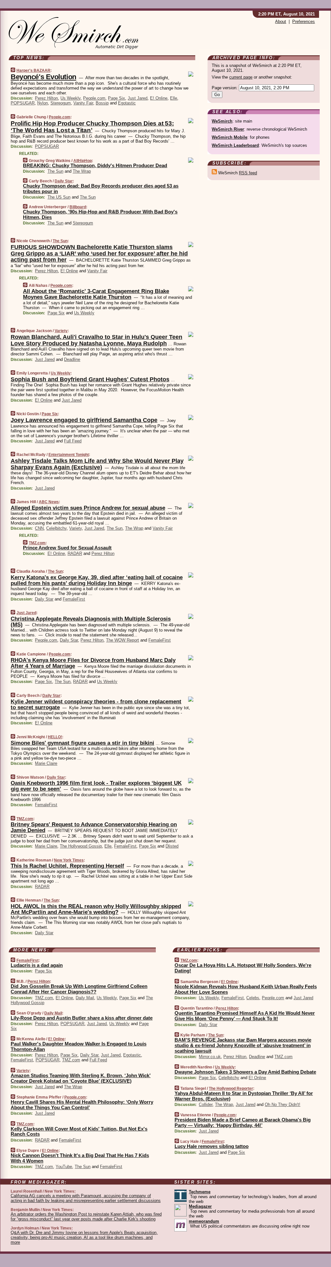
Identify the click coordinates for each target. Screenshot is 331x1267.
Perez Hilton (46, 98)
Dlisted (172, 846)
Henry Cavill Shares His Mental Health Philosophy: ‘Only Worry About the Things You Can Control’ (82, 1104)
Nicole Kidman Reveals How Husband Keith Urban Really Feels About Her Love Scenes (246, 989)
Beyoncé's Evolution (43, 77)
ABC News (49, 502)
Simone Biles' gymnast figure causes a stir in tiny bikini (82, 743)
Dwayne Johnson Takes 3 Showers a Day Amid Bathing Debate (245, 1072)
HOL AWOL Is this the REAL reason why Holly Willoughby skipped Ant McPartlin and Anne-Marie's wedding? (96, 909)
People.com (94, 98)
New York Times (69, 860)
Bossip (102, 103)
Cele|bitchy (56, 528)
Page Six (116, 98)
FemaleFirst (74, 599)
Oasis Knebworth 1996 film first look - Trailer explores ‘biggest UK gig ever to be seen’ (96, 786)
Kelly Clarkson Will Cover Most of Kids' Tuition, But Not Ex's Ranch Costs (79, 1131)
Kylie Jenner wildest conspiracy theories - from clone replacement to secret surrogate (96, 704)
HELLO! (55, 737)
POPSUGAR (23, 103)
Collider (205, 1104)
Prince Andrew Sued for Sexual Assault (67, 547)
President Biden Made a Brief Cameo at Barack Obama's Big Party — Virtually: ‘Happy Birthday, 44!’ (243, 1122)
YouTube (64, 1166)
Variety (61, 331)
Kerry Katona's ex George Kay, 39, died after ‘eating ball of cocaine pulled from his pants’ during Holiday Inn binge (97, 580)
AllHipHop (82, 161)
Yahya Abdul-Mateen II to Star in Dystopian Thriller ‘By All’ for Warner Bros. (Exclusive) (244, 1095)
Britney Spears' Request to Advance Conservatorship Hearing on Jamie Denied (94, 827)
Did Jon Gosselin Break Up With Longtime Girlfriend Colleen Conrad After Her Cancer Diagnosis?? (79, 988)
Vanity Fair (83, 103)
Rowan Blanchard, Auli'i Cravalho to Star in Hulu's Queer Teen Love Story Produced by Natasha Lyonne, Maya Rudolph (96, 340)
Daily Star (64, 181)
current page (240, 77)
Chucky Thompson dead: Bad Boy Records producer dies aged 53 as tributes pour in (100, 188)
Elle (173, 98)
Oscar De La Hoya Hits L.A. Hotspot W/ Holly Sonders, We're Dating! (243, 967)
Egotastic (127, 103)
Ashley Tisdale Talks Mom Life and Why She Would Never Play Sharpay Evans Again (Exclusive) (97, 464)
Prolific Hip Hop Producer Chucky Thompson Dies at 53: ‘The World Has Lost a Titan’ (92, 127)
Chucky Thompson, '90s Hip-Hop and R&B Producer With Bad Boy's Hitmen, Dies (100, 214)
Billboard (77, 207)
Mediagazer (200, 1206)
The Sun (55, 171)
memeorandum (204, 1221)
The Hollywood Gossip (81, 846)
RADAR (75, 553)
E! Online (158, 98)
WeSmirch (222, 121)
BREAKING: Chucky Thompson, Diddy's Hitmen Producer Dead (95, 165)
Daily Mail (85, 997)
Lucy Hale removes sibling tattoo (212, 1146)
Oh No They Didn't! (282, 1104)
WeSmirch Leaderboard (235, 145)
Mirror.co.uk (210, 1056)
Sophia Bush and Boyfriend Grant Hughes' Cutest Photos (90, 379)
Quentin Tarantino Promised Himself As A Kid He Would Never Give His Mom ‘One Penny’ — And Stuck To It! (245, 1015)
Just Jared (137, 98)
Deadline (72, 359)
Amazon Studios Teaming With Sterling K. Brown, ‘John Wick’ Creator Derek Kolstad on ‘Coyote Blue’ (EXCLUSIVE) (81, 1078)
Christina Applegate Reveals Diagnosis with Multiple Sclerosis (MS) (91, 622)
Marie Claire (46, 763)
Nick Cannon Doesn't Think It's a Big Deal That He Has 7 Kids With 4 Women (80, 1158)
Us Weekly (70, 98)
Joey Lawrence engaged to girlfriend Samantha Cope (84, 420)
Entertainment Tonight (68, 455)
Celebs (252, 997)
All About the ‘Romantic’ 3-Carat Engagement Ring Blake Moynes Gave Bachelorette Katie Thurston (96, 294)
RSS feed (248, 172)
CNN (39, 528)
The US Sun (59, 197)
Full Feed (72, 441)
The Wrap (82, 171)
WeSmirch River (228, 129)
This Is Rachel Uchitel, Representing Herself (67, 866)
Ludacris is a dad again (37, 965)
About (280, 21)
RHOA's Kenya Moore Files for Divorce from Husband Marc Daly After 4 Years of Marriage (93, 663)
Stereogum (60, 103)
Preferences (303, 21)
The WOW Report (122, 640)
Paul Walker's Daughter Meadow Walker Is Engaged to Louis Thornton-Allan (78, 1046)
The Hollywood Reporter (231, 1088)
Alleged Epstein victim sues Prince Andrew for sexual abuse (88, 508)
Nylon (42, 103)
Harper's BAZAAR (33, 70)
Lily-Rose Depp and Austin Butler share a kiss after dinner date (82, 1018)
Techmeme (199, 1191)
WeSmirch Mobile (229, 137)
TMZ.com (37, 543)
